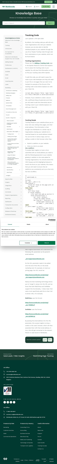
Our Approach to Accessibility (9, 52)
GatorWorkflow (10, 169)
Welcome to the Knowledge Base (12, 41)
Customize (27, 242)
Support (40, 433)
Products (8, 97)
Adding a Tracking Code (42, 63)
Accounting (23, 430)
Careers (40, 439)
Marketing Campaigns (10, 93)
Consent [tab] (10, 224)
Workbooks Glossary (10, 214)
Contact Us (41, 448)
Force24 (8, 114)
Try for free (46, 6)
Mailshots (8, 100)
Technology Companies (26, 442)
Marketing (6, 427)
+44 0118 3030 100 (11, 371)
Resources (40, 430)
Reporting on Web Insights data (11, 152)
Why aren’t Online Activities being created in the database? (13, 158)
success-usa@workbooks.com (14, 414)
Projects (7, 182)
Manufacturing (24, 436)
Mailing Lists (8, 95)
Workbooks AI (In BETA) (11, 68)
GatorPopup (9, 172)
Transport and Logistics (26, 445)
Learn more (48, 1)
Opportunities (8, 179)
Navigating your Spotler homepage (12, 124)
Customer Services (8, 430)
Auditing (7, 188)
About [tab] (47, 224)
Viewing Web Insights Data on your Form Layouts (12, 140)
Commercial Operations (9, 436)
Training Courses (42, 445)
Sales (4, 433)
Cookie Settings (37, 460)
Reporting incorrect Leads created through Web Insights (13, 148)
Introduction (8, 48)
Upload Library (9, 102)
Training (7, 45)
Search (50, 23)
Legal (22, 460)
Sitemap (31, 460)
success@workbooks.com (13, 374)
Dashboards (8, 201)
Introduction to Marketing (11, 90)
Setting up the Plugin (12, 136)
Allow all (46, 242)
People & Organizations (11, 195)
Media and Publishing (26, 439)
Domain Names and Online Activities (13, 144)
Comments (8, 192)
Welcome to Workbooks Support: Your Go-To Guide (12, 57)
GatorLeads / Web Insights (12, 131)
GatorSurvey (9, 167)
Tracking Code (11, 134)
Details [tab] (28, 224)
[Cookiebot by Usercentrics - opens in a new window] (49, 220)
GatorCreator (9, 129)
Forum (39, 436)
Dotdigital (8, 175)
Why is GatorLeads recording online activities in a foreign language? (13, 163)
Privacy (26, 460)
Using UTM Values (11, 155)
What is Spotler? (10, 120)
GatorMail (9, 126)
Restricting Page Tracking (43, 356)
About (39, 427)
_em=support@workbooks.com (34, 258)
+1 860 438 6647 (11, 411)
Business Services (25, 433)
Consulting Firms (25, 427)
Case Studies (41, 442)
